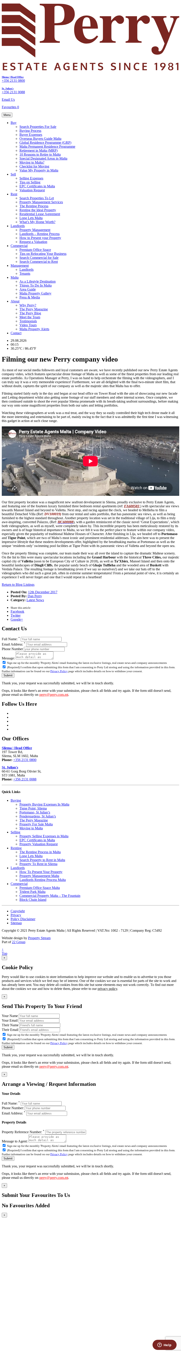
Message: (8, 658)
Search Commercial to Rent (38, 261)
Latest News (35, 600)
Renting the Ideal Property (37, 210)
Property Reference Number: (23, 1132)
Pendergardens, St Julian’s (37, 816)
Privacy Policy (59, 671)
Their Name (10, 1025)
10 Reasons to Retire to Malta (40, 154)
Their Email (10, 1030)
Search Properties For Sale (37, 127)
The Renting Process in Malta (40, 852)
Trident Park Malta (32, 892)
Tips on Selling (29, 182)
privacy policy (107, 989)
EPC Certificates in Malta (37, 186)
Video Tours (28, 325)
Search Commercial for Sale (38, 257)
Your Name (10, 1016)
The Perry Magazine (33, 309)
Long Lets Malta (31, 218)
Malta (15, 277)
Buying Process (30, 131)
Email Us (8, 99)
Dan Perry (35, 596)
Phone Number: (13, 1108)
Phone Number (12, 649)
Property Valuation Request (38, 844)
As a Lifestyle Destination (37, 281)
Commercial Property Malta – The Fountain (49, 896)
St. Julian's (7, 88)
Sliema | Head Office (13, 77)
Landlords (18, 226)
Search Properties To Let (36, 198)
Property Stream (39, 938)
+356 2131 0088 (13, 92)
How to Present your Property (40, 238)
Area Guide (27, 289)
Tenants (24, 273)
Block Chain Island (32, 899)
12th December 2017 (42, 592)
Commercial (19, 246)
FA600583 (132, 506)
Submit (8, 675)
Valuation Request (32, 190)
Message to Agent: (15, 1141)
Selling (15, 832)
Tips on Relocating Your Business (42, 254)
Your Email (10, 1020)
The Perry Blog (30, 313)
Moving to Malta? (31, 162)
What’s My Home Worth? (37, 222)
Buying (16, 800)
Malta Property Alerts (34, 329)
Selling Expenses (31, 178)
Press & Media (29, 297)
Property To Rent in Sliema (38, 864)
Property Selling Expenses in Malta (43, 836)
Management (20, 265)
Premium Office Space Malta (39, 888)
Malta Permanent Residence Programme (47, 146)
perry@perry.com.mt (53, 694)
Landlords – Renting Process (39, 234)
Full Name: (11, 639)
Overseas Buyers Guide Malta (40, 138)
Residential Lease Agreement (39, 214)
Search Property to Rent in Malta (42, 860)
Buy (14, 123)
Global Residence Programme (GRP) (45, 142)
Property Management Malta (39, 876)
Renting (16, 848)
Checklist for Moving (34, 166)
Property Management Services (41, 202)
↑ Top (4, 951)
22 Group (18, 942)
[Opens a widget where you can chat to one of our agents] (164, 1345)
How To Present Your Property (40, 872)
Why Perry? (27, 305)
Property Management (34, 230)
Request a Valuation (33, 242)
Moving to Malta (31, 828)
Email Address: (13, 644)
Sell (13, 174)
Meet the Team (29, 317)
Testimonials (28, 321)
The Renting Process (33, 206)
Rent (14, 194)
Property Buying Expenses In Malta (44, 804)
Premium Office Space (35, 250)
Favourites (10, 107)
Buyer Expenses (30, 134)
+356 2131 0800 (13, 80)
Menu (7, 115)
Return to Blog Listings (18, 584)
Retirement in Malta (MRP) (38, 150)
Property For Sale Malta (36, 824)
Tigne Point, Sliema (33, 808)
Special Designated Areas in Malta (43, 158)
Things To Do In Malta (35, 285)
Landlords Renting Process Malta (42, 880)
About (15, 301)
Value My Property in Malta (38, 170)
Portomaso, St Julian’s (34, 812)
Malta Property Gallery (35, 293)
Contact (16, 333)
